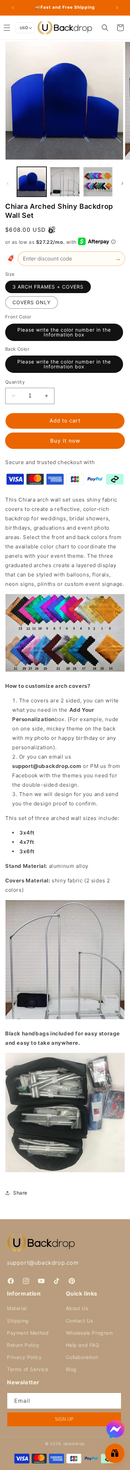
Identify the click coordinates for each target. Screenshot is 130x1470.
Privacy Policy (24, 1357)
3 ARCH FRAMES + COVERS (48, 287)
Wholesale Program (89, 1333)
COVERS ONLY (31, 302)
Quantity (15, 382)
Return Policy (23, 1345)
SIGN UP (64, 1419)
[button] (105, 27)
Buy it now (65, 440)
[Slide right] (122, 183)
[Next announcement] (117, 7)
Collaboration (82, 1357)
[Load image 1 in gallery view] (31, 181)
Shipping (18, 1321)
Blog (71, 1369)
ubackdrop (74, 1443)
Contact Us (79, 1321)
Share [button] (20, 1193)
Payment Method (28, 1333)
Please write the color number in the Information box (64, 332)
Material (17, 1308)
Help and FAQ (82, 1345)
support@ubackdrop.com (43, 1262)
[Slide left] (7, 183)
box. (60, 719)
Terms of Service (28, 1369)
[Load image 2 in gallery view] (64, 181)
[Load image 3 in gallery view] (98, 181)
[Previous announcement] (12, 7)
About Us (77, 1308)
